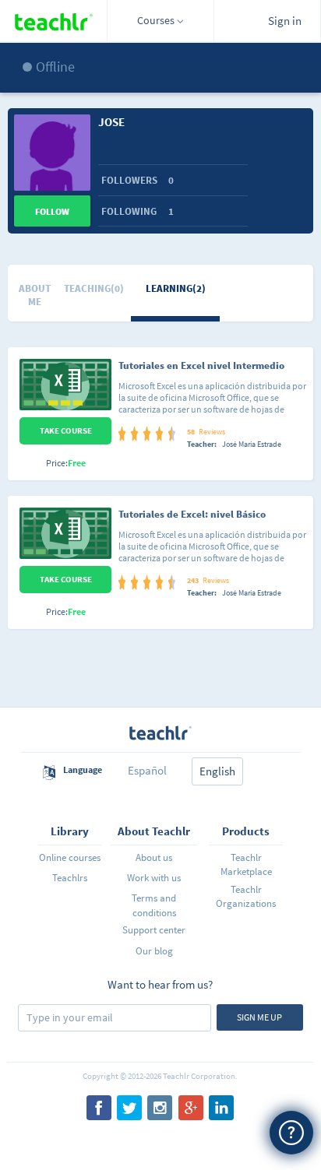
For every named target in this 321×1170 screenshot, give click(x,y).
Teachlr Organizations (246, 896)
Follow (52, 211)
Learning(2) (176, 288)
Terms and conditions (154, 905)
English (217, 771)
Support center (153, 929)
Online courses (70, 857)
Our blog (154, 950)
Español (147, 770)
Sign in (285, 20)
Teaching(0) (94, 288)
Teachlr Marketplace (246, 864)
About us (154, 857)
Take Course (66, 430)
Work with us (154, 877)
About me (35, 295)
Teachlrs (69, 877)
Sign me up (259, 1017)
